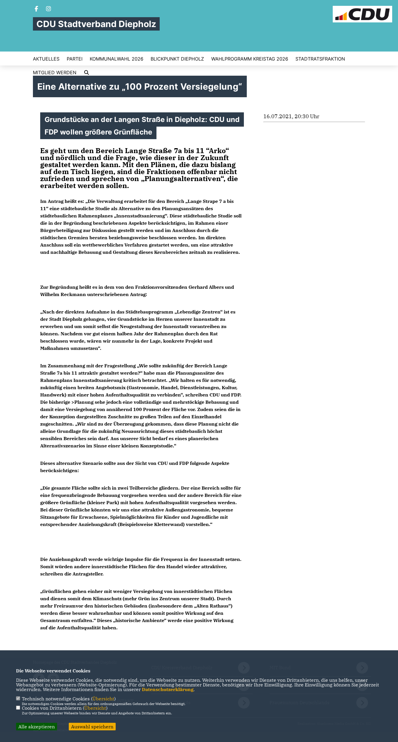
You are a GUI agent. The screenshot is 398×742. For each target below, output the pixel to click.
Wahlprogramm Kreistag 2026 (249, 58)
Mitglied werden (54, 72)
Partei (74, 58)
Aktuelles (46, 58)
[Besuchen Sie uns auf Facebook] (36, 9)
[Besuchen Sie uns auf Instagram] (48, 9)
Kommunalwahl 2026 (116, 58)
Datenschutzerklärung (167, 689)
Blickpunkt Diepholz (177, 58)
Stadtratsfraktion (320, 58)
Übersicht (103, 699)
